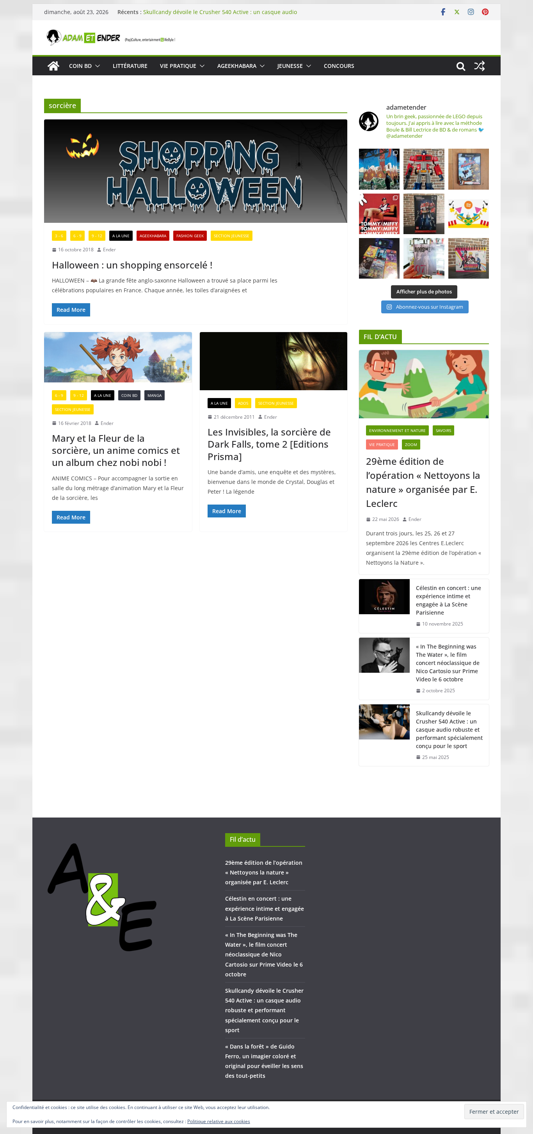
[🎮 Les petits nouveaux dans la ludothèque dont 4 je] (379, 258)
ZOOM (411, 444)
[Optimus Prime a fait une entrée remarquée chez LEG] (423, 214)
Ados (243, 403)
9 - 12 (97, 235)
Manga (154, 395)
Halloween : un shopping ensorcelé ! (132, 264)
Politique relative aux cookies (218, 1121)
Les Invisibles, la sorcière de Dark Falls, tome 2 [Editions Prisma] (269, 443)
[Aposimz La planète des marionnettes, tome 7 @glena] (423, 258)
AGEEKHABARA (236, 65)
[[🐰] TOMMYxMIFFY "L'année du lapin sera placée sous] (379, 214)
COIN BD (80, 65)
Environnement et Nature (397, 430)
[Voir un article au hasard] (479, 66)
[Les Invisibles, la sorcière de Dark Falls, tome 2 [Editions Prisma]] (274, 361)
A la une (121, 235)
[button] (96, 65)
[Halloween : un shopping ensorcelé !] (195, 171)
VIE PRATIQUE (178, 65)
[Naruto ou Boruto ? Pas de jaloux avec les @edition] (468, 258)
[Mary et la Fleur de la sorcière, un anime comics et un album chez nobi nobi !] (118, 357)
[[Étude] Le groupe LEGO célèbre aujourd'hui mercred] (468, 214)
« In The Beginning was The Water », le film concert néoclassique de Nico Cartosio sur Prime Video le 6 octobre (448, 663)
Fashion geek (190, 235)
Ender (109, 249)
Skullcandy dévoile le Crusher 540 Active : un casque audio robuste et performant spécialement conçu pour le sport (220, 15)
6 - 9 (77, 235)
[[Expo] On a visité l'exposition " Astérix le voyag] (379, 169)
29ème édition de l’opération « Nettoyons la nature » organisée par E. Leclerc (423, 482)
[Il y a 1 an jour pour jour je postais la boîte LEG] (423, 169)
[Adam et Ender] (53, 66)
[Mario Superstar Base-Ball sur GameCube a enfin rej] (468, 169)
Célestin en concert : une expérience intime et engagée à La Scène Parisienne (448, 600)
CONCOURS (339, 65)
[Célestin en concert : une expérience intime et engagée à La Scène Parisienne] (384, 606)
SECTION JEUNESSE (231, 235)
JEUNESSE (290, 65)
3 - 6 (59, 235)
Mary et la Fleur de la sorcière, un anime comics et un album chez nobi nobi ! (116, 450)
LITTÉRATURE (130, 65)
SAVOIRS (443, 430)
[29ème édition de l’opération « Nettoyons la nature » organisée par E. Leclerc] (424, 384)
